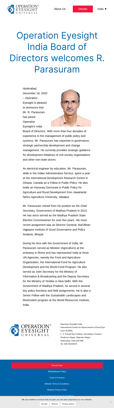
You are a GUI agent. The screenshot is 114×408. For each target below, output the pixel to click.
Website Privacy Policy (57, 390)
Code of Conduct (57, 377)
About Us (59, 8)
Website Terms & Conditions (57, 384)
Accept (44, 404)
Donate (82, 8)
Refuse (55, 404)
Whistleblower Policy (57, 371)
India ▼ (102, 8)
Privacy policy (68, 404)
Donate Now (57, 365)
